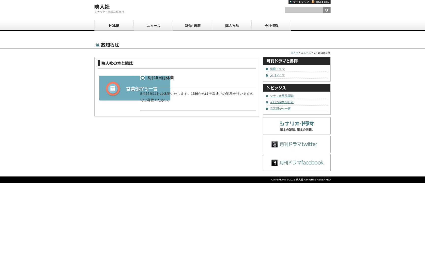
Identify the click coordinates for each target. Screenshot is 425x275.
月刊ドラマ (277, 75)
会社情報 (271, 26)
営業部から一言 (280, 108)
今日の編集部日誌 (282, 102)
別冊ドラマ (277, 69)
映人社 (294, 52)
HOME (114, 26)
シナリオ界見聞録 (282, 95)
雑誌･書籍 (193, 26)
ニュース (153, 26)
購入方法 (232, 26)
